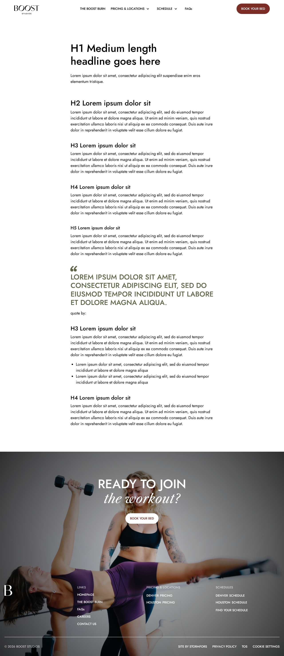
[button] (131, 8)
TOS (244, 646)
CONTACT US (86, 624)
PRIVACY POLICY (224, 646)
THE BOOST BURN (92, 8)
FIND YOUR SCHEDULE (232, 610)
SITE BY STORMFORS (192, 646)
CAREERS (84, 616)
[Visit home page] (26, 10)
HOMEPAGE (85, 594)
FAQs (188, 8)
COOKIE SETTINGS (266, 646)
